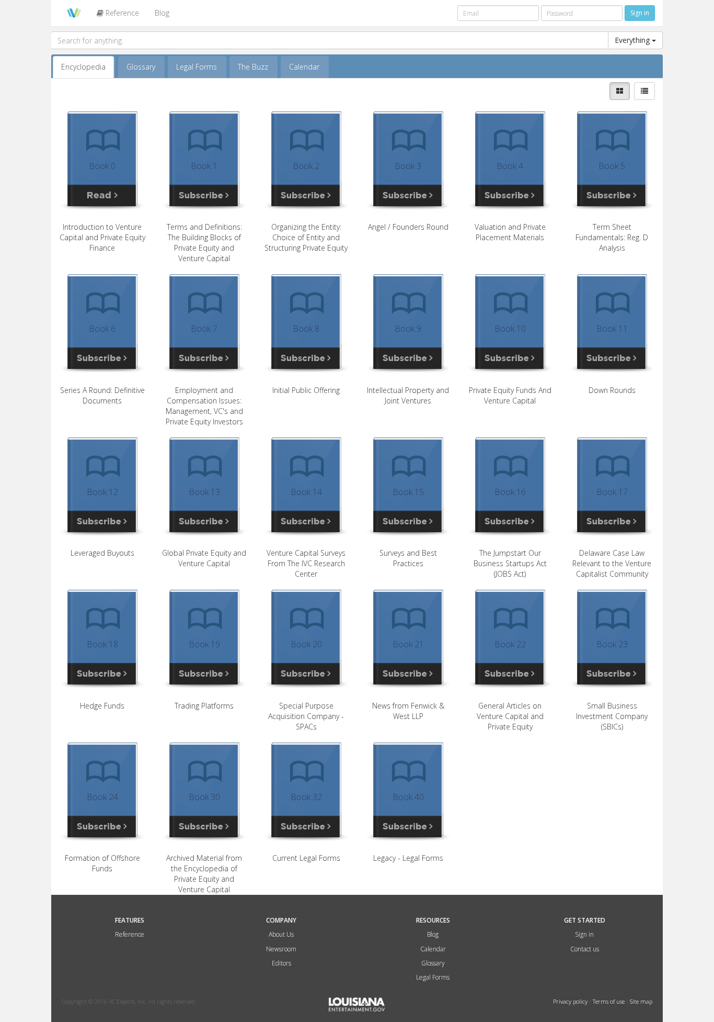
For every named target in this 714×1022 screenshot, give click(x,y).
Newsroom (281, 949)
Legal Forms (196, 67)
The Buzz (253, 67)
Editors (281, 963)
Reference (121, 13)
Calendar (304, 67)
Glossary (140, 67)
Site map (641, 1001)
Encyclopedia (83, 67)
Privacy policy (571, 1001)
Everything (633, 40)
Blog (162, 13)
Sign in (584, 934)
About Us (281, 934)
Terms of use (609, 1001)
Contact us (584, 949)
